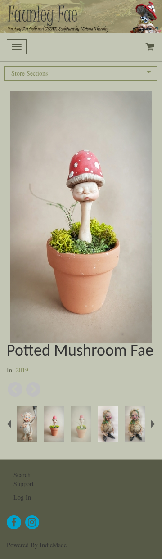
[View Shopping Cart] (148, 47)
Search (22, 474)
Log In (22, 497)
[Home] (81, 16)
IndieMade (53, 545)
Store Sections (29, 73)
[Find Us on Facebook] (14, 522)
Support (24, 483)
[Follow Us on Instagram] (32, 522)
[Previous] (15, 389)
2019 (22, 369)
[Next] (33, 389)
